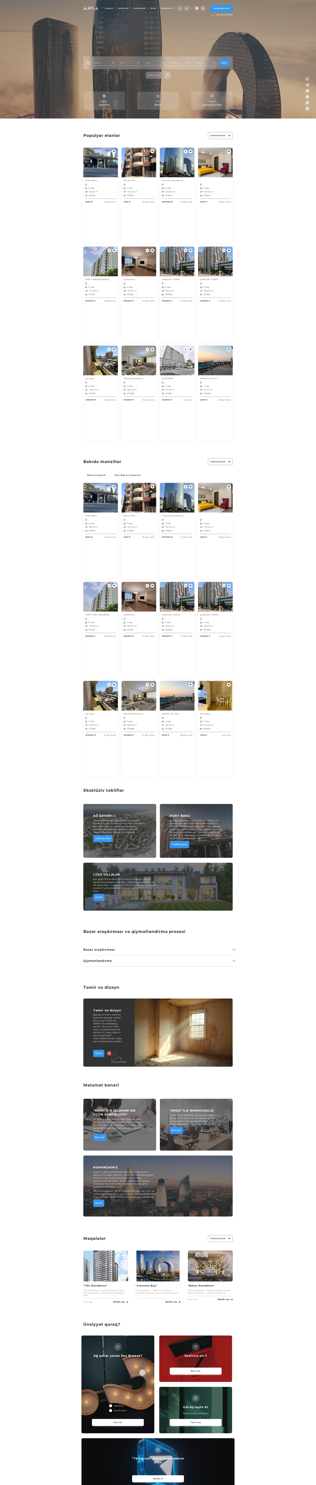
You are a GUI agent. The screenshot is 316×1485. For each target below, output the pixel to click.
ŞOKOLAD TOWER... (209, 279)
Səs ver (118, 1422)
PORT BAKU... (92, 180)
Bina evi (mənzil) (96, 475)
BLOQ (153, 8)
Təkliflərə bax (103, 838)
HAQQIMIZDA (167, 8)
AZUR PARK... (168, 378)
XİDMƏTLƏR (123, 8)
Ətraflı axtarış (153, 75)
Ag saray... (90, 378)
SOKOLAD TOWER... (171, 279)
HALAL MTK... (130, 180)
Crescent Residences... (173, 180)
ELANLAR (109, 8)
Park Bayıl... (206, 714)
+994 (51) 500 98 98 (222, 15)
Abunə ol (158, 1478)
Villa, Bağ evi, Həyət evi (127, 475)
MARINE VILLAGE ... (209, 378)
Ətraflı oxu (119, 1302)
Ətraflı (98, 897)
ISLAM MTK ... (130, 279)
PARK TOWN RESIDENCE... (98, 279)
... (201, 180)
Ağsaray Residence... (134, 378)
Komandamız (139, 8)
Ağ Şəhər (119, 1406)
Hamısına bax (218, 135)
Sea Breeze (120, 1410)
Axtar (224, 63)
